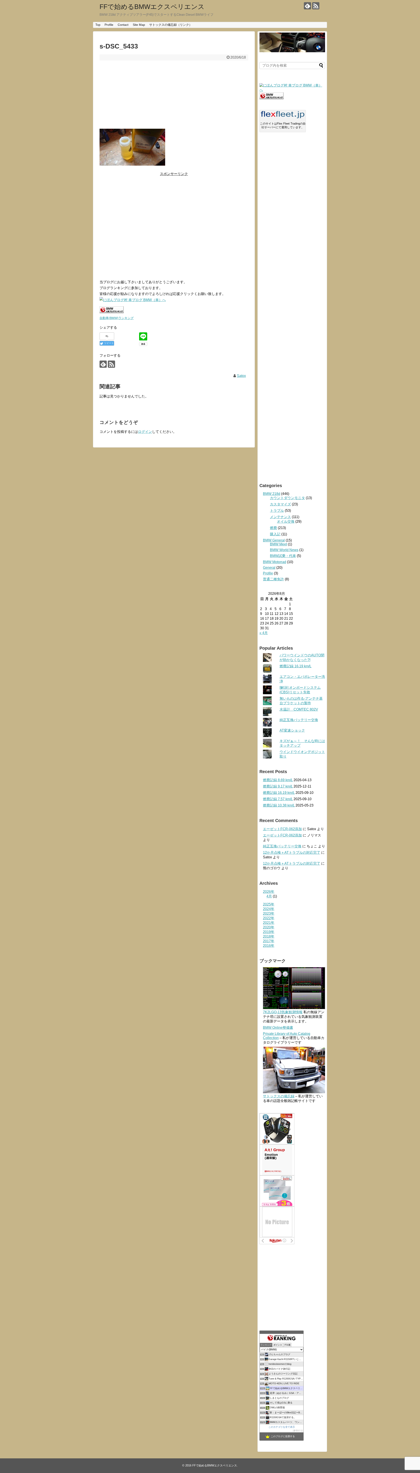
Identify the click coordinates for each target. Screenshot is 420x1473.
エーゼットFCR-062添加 (282, 829)
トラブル (277, 510)
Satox (241, 376)
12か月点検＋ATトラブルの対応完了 (291, 852)
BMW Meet (278, 544)
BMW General (274, 540)
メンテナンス (280, 517)
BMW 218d (271, 494)
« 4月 (263, 633)
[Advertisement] (174, 94)
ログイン (145, 432)
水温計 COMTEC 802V (299, 709)
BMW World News (284, 550)
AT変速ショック (292, 730)
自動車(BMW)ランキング (117, 318)
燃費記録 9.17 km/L (278, 786)
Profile (109, 24)
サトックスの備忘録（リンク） (170, 24)
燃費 (273, 528)
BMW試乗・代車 (283, 556)
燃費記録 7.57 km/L (278, 799)
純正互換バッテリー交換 (299, 720)
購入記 (275, 534)
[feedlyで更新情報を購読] (307, 5)
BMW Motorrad (274, 562)
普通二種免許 (273, 579)
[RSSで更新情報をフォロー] (315, 5)
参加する (298, 1430)
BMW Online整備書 (278, 1027)
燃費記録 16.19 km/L (296, 666)
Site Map (139, 24)
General (269, 567)
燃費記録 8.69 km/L (278, 780)
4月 (269, 896)
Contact (123, 24)
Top (97, 24)
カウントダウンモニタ (287, 498)
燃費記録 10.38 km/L (279, 805)
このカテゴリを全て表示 (281, 1427)
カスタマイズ (280, 504)
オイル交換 (285, 521)
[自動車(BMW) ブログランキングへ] (271, 98)
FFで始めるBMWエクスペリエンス (152, 6)
